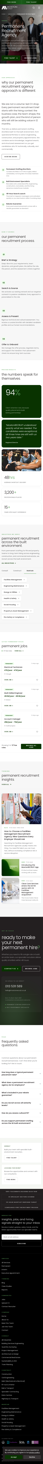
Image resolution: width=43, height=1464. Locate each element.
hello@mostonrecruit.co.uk (15, 990)
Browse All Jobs (31, 746)
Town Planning (7, 1364)
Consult (5, 571)
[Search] (34, 8)
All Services (6, 1262)
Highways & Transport (10, 1399)
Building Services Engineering (13, 1343)
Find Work (11, 2)
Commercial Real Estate (11, 1357)
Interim (4, 1269)
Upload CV (6, 1303)
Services (11, 14)
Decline (32, 1457)
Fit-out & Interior (8, 1385)
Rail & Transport (8, 1388)
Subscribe (21, 1243)
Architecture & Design (10, 1354)
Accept (14, 1457)
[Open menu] (39, 7)
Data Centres (7, 1395)
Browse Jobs (30, 58)
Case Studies (7, 1286)
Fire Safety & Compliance (11, 1429)
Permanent (6, 1266)
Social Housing (7, 1422)
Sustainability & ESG (9, 1361)
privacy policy (34, 1452)
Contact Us (10, 969)
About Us (5, 1320)
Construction (7, 1374)
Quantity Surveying (9, 1347)
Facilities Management (10, 1408)
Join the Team (7, 1327)
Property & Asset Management (13, 1426)
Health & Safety (8, 1419)
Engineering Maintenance (11, 1412)
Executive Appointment (11, 1273)
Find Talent (31, 2)
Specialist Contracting (10, 1392)
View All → (19, 651)
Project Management (10, 1350)
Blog (3, 1283)
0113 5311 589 (13, 986)
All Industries (6, 1340)
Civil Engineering (8, 1378)
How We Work (10, 157)
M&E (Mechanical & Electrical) (13, 1381)
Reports (4, 1290)
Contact (5, 1330)
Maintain (30, 571)
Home (4, 14)
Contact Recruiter (9, 1306)
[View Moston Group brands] (19, 7)
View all (5, 784)
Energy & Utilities (8, 1415)
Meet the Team (8, 1323)
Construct (17, 571)
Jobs (3, 1299)
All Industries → (9, 563)
